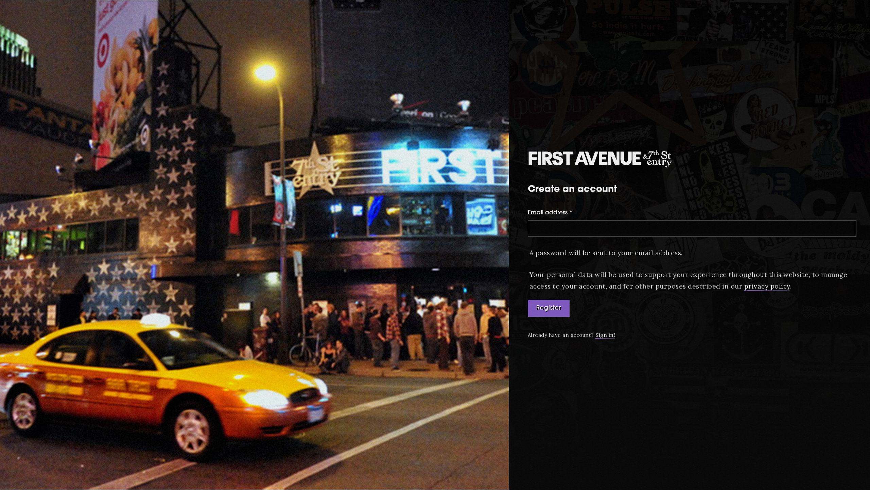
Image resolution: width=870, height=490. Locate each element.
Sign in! (605, 335)
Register (548, 308)
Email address (550, 213)
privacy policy (767, 286)
